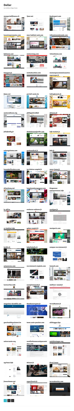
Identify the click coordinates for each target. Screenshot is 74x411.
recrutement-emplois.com (36, 266)
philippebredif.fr (33, 113)
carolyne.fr (54, 209)
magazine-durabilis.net (12, 304)
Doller (7, 5)
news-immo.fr (55, 169)
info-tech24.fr (55, 132)
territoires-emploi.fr (34, 169)
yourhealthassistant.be (12, 322)
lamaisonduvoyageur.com (36, 188)
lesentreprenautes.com (12, 35)
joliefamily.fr (9, 132)
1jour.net (30, 16)
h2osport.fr (8, 73)
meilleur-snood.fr (56, 285)
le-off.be (7, 209)
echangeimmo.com (10, 150)
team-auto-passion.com (35, 322)
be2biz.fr (7, 247)
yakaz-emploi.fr (33, 228)
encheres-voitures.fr (34, 209)
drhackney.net (9, 188)
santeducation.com (34, 73)
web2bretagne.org (56, 341)
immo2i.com (54, 266)
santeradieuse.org (10, 113)
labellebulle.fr (32, 247)
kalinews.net (8, 54)
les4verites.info (9, 285)
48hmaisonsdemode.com (59, 35)
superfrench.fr (32, 381)
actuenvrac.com (9, 266)
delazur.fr (30, 362)
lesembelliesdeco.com (12, 169)
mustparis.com (55, 228)
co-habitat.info (9, 228)
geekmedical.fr (32, 150)
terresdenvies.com (56, 381)
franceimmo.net (9, 381)
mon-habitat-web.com (35, 35)
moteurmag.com (33, 54)
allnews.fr (53, 113)
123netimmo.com (56, 54)
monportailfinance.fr (11, 16)
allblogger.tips (55, 322)
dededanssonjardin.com (35, 132)
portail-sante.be (33, 94)
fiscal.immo (54, 362)
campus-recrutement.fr (58, 247)
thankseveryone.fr (34, 304)
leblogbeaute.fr (55, 94)
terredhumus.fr (55, 304)
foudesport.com (55, 16)
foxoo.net (7, 94)
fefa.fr (52, 150)
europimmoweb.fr (33, 285)
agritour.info (8, 362)
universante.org (10, 341)
